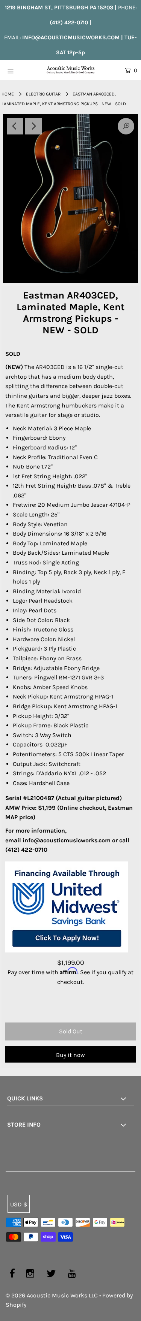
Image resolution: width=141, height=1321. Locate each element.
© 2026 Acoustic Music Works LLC (52, 1295)
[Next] (33, 126)
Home (8, 94)
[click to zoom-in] (70, 198)
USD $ (18, 1204)
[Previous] (15, 126)
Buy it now (70, 1054)
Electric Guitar (43, 94)
